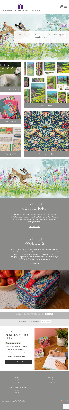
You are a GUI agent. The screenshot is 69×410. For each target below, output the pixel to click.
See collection (34, 226)
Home (17, 377)
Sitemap (23, 401)
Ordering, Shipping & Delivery (17, 387)
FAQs (51, 379)
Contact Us (51, 377)
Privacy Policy (4, 401)
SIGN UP (49, 314)
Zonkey (65, 400)
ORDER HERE (46, 321)
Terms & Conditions (17, 392)
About (17, 379)
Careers (17, 382)
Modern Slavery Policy (14, 401)
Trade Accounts (52, 382)
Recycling (17, 390)
